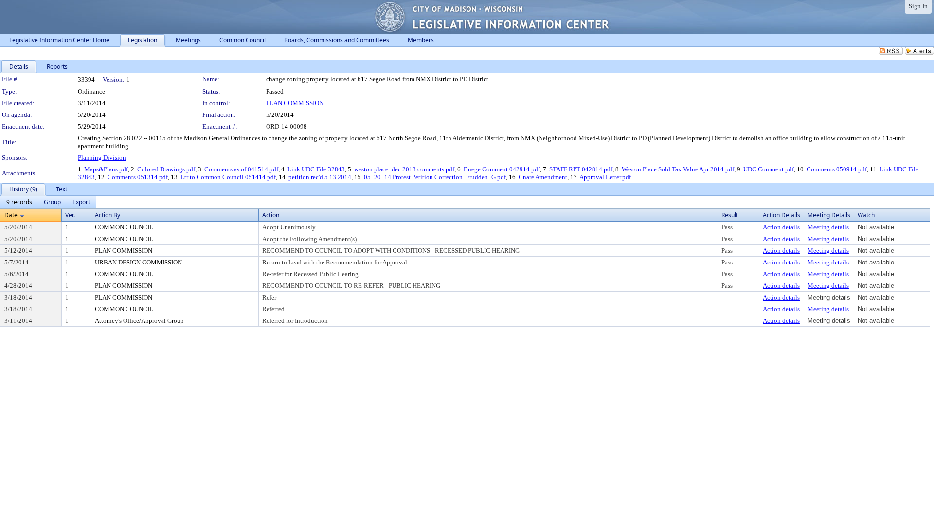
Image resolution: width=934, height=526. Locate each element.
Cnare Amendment (543, 177)
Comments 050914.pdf (837, 169)
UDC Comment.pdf (768, 169)
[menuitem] (19, 202)
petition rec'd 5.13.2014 (319, 177)
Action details (781, 227)
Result (729, 215)
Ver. (70, 215)
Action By (107, 215)
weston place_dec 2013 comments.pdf (404, 169)
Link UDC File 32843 (316, 169)
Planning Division (102, 157)
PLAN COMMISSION (294, 103)
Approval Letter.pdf (605, 177)
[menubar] (48, 202)
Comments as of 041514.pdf (241, 169)
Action (270, 215)
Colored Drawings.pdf (166, 169)
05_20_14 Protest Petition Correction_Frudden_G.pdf (435, 177)
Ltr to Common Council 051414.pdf (228, 177)
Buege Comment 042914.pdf (502, 169)
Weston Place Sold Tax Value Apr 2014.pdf (678, 169)
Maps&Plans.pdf (106, 169)
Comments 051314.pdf (138, 177)
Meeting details (828, 227)
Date (11, 215)
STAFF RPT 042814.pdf (580, 169)
